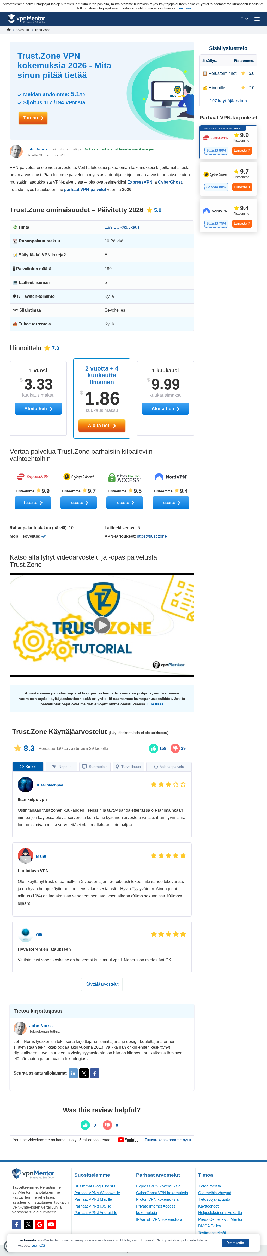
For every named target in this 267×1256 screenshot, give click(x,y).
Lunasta (240, 150)
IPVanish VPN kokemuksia (159, 1219)
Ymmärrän (235, 1243)
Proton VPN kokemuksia (157, 1199)
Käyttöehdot (208, 1206)
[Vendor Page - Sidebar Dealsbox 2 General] (228, 178)
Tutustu (32, 117)
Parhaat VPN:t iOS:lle (92, 1206)
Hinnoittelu (219, 88)
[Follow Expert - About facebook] (94, 1073)
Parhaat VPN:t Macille (93, 1199)
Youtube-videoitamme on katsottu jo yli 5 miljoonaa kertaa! (62, 1140)
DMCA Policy (209, 1226)
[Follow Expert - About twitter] (84, 1073)
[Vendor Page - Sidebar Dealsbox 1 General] (228, 142)
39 (183, 748)
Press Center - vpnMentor (220, 1219)
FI (243, 19)
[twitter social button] (28, 1224)
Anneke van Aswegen (136, 149)
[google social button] (39, 1224)
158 (162, 748)
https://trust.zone (152, 536)
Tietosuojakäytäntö (214, 1199)
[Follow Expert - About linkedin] (73, 1073)
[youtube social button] (51, 1224)
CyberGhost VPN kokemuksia (162, 1193)
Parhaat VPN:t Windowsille (97, 1193)
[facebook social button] (16, 1224)
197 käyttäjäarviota (228, 101)
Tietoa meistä (209, 1186)
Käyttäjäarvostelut (101, 984)
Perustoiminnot (222, 73)
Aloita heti (100, 425)
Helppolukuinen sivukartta (220, 1212)
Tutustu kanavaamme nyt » (168, 1140)
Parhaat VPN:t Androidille (95, 1212)
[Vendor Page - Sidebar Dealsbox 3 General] (228, 215)
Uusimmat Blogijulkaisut (94, 1186)
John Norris (37, 149)
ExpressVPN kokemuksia (158, 1186)
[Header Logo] (26, 19)
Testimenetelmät (212, 1232)
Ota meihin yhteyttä (214, 1193)
